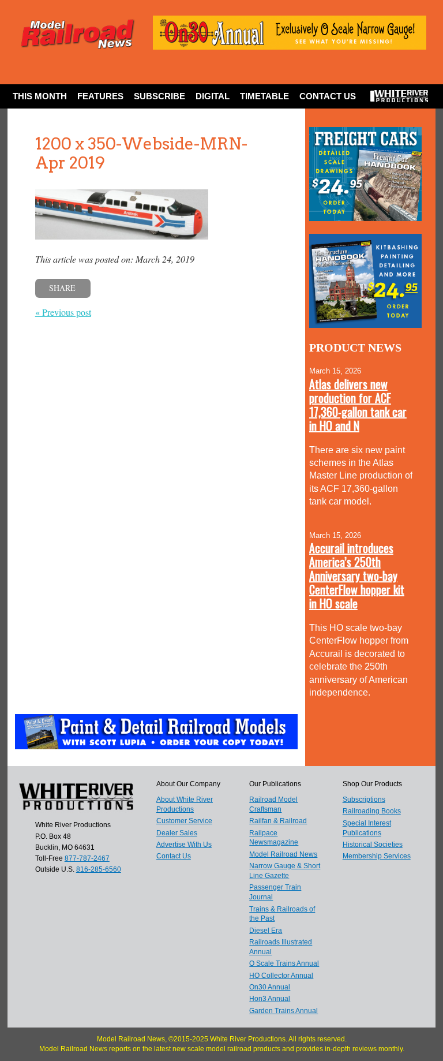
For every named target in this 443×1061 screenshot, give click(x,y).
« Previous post (63, 312)
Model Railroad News (283, 854)
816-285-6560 (98, 869)
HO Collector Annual (281, 976)
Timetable (264, 96)
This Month (40, 96)
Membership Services (377, 856)
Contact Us (327, 96)
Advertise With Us (184, 844)
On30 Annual (269, 987)
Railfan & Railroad (278, 821)
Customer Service (184, 821)
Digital (213, 96)
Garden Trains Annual (283, 1011)
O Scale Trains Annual (284, 963)
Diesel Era (265, 930)
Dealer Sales (176, 833)
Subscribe (159, 96)
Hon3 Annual (269, 999)
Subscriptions (364, 799)
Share (62, 287)
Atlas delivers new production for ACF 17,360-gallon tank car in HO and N (358, 404)
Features (100, 96)
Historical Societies (373, 844)
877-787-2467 (87, 858)
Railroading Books (372, 811)
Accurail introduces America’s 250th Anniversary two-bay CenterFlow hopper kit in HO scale (356, 575)
